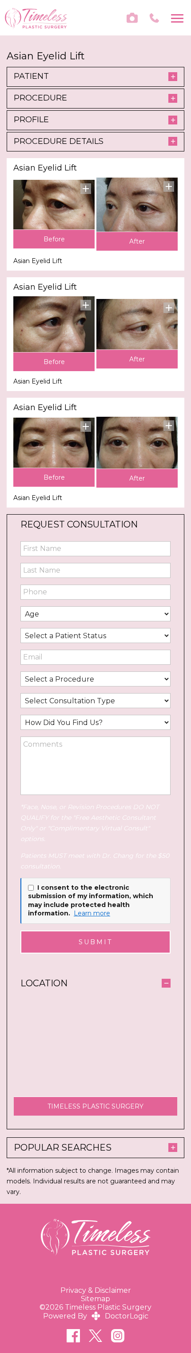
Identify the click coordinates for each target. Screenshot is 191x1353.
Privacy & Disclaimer (95, 1290)
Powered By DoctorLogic (95, 1316)
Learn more (92, 913)
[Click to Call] (154, 17)
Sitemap (95, 1299)
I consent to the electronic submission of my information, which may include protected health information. (90, 901)
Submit (96, 942)
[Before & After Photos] (132, 17)
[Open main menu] (179, 18)
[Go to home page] (50, 17)
